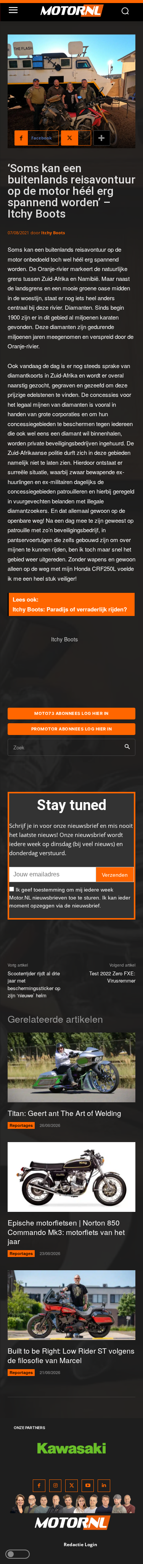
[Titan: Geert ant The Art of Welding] (71, 1067)
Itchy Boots (53, 232)
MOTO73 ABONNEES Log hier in (71, 713)
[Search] (127, 747)
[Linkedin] (104, 1485)
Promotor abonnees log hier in (71, 729)
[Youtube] (88, 1485)
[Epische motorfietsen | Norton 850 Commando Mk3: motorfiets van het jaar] (71, 1177)
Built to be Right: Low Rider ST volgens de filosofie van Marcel (71, 1355)
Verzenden (115, 875)
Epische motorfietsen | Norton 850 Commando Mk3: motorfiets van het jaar (66, 1231)
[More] (101, 138)
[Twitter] (71, 1485)
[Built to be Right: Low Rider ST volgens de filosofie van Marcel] (71, 1305)
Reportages (21, 1125)
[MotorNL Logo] (75, 10)
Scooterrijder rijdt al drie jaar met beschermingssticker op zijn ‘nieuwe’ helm (34, 984)
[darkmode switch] (17, 1554)
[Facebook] (39, 1485)
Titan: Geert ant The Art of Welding (64, 1113)
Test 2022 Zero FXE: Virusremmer (112, 977)
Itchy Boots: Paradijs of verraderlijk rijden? (70, 609)
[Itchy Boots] (26, 653)
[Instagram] (55, 1485)
